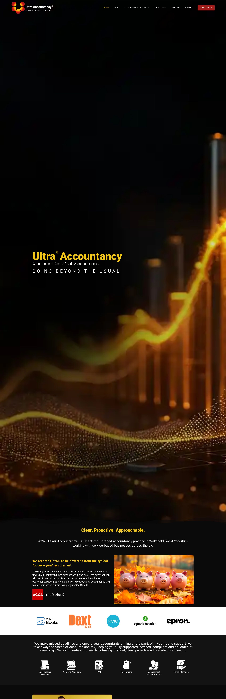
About (117, 8)
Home (106, 8)
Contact (188, 8)
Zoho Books (160, 8)
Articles (175, 8)
